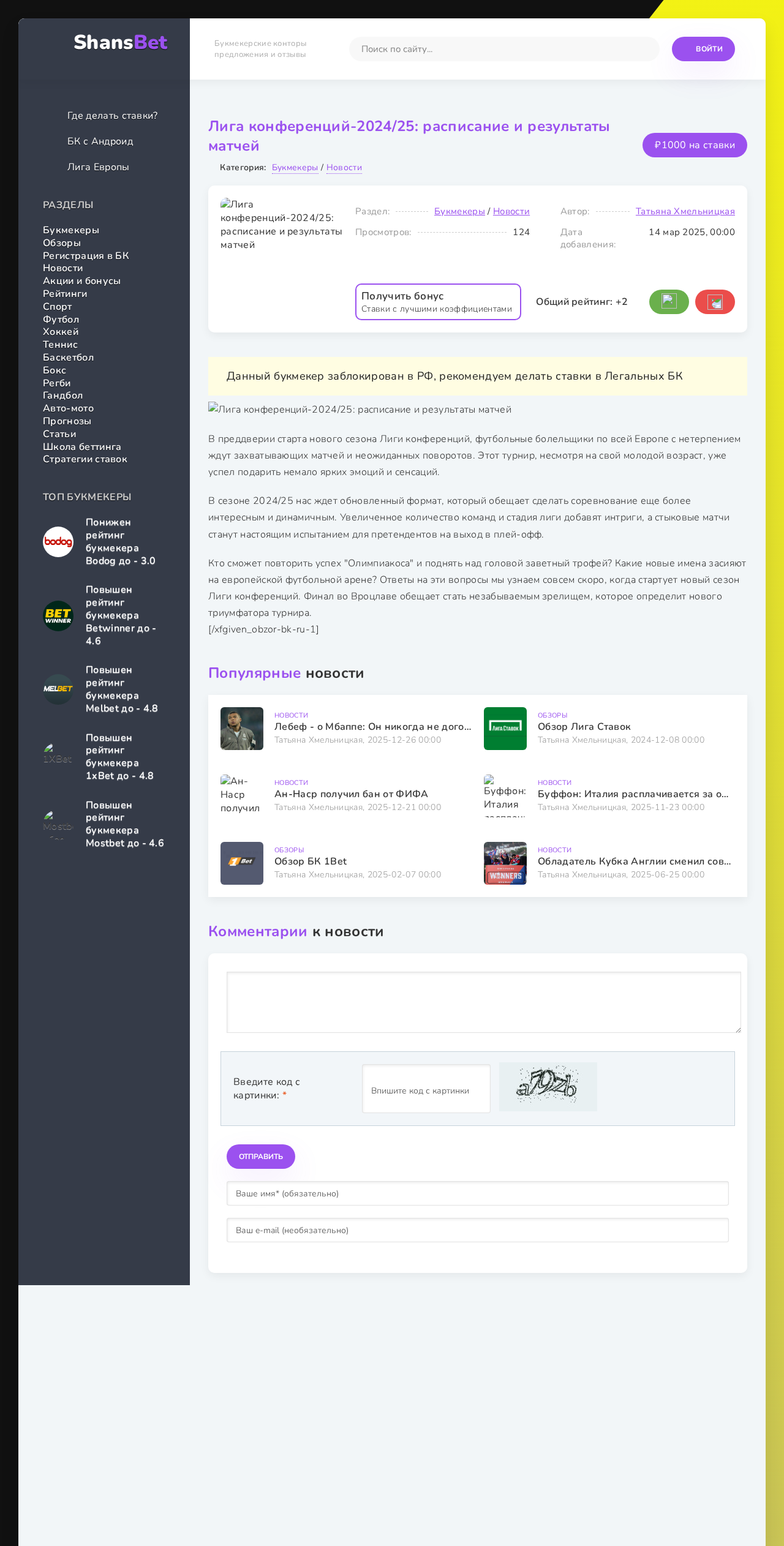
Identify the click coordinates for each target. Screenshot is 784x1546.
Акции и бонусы (82, 281)
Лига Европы (98, 167)
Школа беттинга (82, 447)
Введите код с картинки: (266, 1088)
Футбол (61, 319)
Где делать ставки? (112, 115)
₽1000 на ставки (695, 145)
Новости (63, 268)
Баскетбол (68, 357)
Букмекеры (71, 230)
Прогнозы (67, 421)
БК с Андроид (100, 141)
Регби (57, 383)
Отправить (261, 1156)
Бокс (54, 370)
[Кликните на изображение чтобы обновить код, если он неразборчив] (548, 1088)
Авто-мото (68, 408)
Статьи (59, 434)
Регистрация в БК (86, 256)
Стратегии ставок (85, 459)
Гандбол (63, 395)
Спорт (57, 306)
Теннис (60, 344)
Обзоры (62, 243)
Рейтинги (65, 294)
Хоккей (60, 332)
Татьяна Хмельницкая (685, 211)
